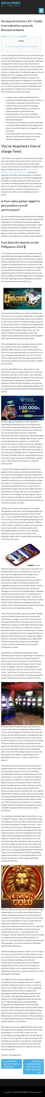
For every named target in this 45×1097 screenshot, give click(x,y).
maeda (24, 36)
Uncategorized (15, 1055)
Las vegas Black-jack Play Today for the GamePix (11, 1064)
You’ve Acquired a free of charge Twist (23, 46)
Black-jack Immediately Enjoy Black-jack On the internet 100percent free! (33, 1066)
